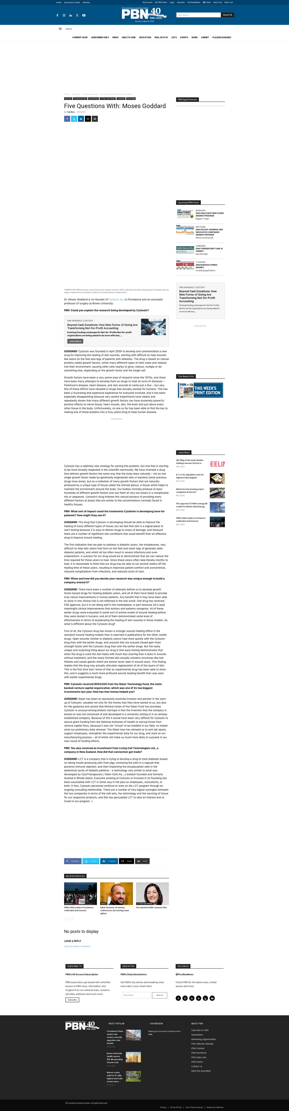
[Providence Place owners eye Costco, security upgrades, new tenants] (133, 1035)
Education (69, 904)
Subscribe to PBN (199, 1030)
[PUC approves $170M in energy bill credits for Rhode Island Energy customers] (217, 507)
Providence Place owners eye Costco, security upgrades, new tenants (115, 1037)
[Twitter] (77, 15)
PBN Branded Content (80, 320)
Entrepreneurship (90, 94)
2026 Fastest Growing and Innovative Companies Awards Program (209, 232)
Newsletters (197, 1034)
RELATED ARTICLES (75, 876)
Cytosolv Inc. (116, 299)
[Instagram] (64, 15)
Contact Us (196, 1066)
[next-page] (71, 919)
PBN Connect (198, 1048)
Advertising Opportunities (203, 1039)
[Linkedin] (70, 15)
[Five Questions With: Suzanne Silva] (152, 893)
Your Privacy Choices (194, 1107)
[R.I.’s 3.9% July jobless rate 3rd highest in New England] (217, 478)
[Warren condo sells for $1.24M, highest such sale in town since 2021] (133, 1076)
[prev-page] (66, 919)
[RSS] (198, 998)
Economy (76, 94)
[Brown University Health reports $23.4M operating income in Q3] (133, 1057)
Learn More (75, 341)
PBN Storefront (199, 1052)
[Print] (95, 119)
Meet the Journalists (201, 1070)
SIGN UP (159, 995)
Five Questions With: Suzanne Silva (151, 907)
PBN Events (197, 1061)
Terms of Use (176, 1107)
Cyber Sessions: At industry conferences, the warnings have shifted (114, 910)
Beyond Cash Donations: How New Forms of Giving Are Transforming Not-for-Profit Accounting (102, 326)
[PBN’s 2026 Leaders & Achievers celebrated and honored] (80, 893)
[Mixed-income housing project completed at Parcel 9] (217, 493)
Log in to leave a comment (77, 946)
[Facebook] (57, 15)
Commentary (93, 99)
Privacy (163, 1107)
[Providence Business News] (144, 13)
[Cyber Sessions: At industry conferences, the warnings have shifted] (116, 893)
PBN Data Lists (198, 1057)
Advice (103, 904)
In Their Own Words (108, 99)
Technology (131, 99)
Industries (120, 99)
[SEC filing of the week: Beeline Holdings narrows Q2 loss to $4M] (217, 464)
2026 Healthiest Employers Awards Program (210, 214)
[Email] (88, 119)
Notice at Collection (215, 1107)
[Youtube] (83, 15)
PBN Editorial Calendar (202, 1043)
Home (66, 94)
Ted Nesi (71, 112)
